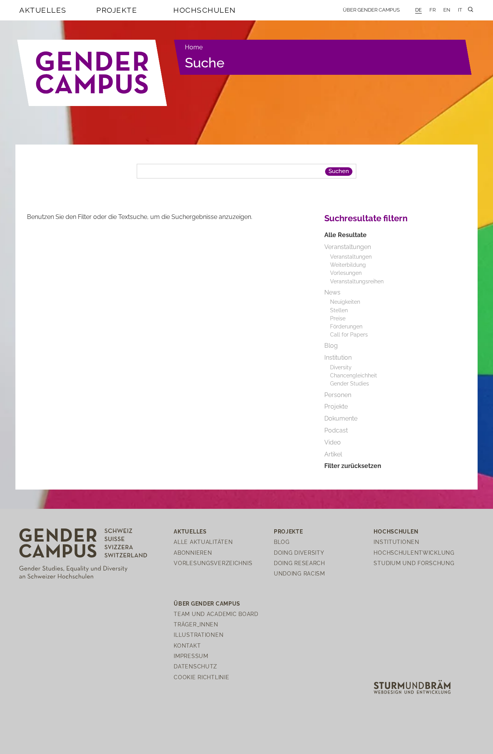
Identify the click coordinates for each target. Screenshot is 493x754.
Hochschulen (204, 10)
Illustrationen (198, 634)
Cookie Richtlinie (201, 677)
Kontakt (187, 645)
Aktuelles (43, 10)
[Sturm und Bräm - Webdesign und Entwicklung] (412, 686)
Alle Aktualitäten (203, 542)
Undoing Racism (299, 573)
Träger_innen (196, 624)
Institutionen (396, 542)
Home (194, 47)
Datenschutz (195, 666)
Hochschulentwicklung (414, 552)
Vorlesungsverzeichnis (213, 563)
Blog (282, 542)
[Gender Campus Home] (92, 73)
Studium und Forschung (414, 563)
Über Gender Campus (371, 10)
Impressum (191, 656)
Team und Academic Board (216, 614)
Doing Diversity (299, 552)
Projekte (116, 10)
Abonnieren (193, 552)
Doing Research (299, 563)
